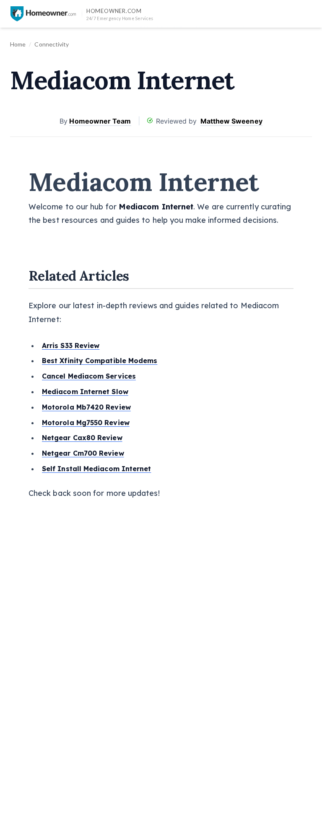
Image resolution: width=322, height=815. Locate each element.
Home (18, 44)
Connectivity (51, 44)
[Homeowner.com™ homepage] (43, 14)
